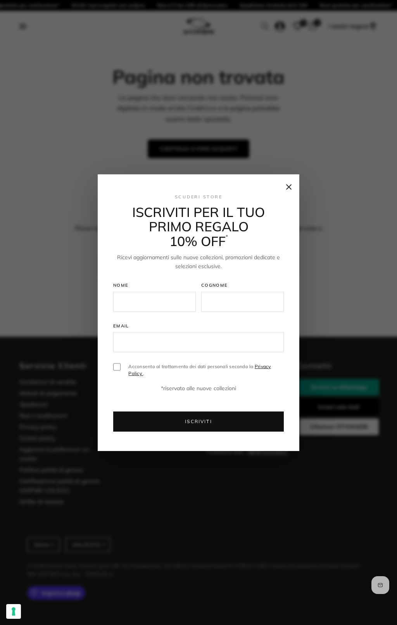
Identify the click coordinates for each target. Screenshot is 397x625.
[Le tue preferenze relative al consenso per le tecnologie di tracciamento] (13, 611)
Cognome (214, 285)
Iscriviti (198, 421)
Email (121, 326)
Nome (120, 285)
